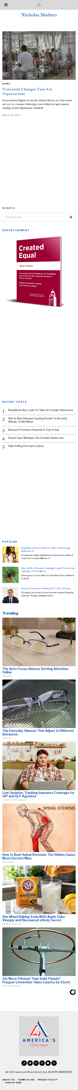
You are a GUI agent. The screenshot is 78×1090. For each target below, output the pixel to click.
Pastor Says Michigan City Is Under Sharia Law (35, 437)
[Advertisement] (39, 160)
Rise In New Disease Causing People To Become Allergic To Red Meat (37, 420)
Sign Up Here (13, 1082)
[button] (71, 217)
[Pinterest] (42, 1063)
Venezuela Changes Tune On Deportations (27, 91)
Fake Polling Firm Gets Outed (25, 445)
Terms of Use (26, 1079)
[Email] (54, 1063)
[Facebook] (24, 1063)
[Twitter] (30, 1063)
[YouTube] (48, 1063)
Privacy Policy (48, 1079)
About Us (8, 1079)
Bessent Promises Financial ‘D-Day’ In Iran (33, 429)
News (6, 83)
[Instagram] (36, 1063)
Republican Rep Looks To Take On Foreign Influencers (40, 410)
